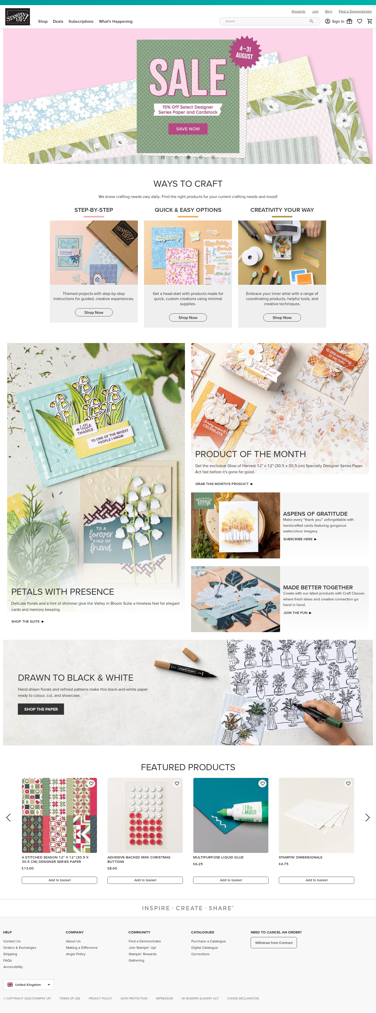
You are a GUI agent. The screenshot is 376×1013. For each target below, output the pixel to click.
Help (7, 932)
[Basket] (370, 21)
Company (75, 932)
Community (139, 932)
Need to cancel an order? (276, 932)
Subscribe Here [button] (298, 538)
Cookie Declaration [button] (243, 998)
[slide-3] (213, 156)
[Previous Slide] (9, 823)
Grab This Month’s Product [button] (222, 482)
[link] (360, 21)
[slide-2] (201, 156)
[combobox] (269, 21)
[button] (349, 21)
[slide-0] (176, 156)
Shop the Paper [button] (41, 708)
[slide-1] (188, 156)
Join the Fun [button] (295, 611)
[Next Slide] (367, 823)
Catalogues (202, 932)
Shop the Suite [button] (26, 620)
